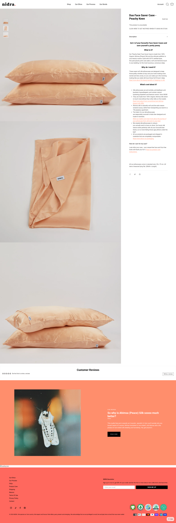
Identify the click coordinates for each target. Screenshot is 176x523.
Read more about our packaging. (143, 138)
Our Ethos (78, 4)
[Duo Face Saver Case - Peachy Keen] (6, 22)
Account (160, 4)
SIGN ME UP (151, 487)
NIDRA (15, 514)
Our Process (90, 4)
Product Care (13, 486)
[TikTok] (15, 508)
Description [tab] (133, 37)
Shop (69, 4)
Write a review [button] (168, 374)
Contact (11, 501)
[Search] (167, 4)
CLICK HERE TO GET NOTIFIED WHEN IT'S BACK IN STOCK (148, 29)
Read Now (114, 434)
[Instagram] (11, 508)
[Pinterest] (25, 508)
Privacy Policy (13, 498)
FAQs (11, 483)
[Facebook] (20, 508)
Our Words (103, 4)
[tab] (148, 105)
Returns (11, 492)
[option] (6, 22)
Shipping (12, 489)
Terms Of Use (13, 495)
